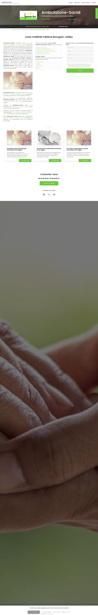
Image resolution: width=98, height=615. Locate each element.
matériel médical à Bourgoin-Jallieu (12, 101)
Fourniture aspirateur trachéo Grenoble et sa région (77, 149)
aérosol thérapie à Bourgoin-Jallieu (14, 118)
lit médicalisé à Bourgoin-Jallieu (19, 107)
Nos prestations (86, 2)
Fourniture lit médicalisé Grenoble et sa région (49, 149)
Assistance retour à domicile (43, 52)
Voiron (38, 68)
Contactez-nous (63, 26)
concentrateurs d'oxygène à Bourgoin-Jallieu (17, 113)
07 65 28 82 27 (72, 19)
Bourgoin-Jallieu (25, 29)
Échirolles (39, 63)
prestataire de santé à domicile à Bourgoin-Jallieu (17, 43)
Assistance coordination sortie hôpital (45, 49)
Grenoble (39, 64)
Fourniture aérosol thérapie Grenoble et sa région (16, 149)
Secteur (18, 29)
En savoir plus (25, 160)
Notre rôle (77, 2)
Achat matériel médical (42, 47)
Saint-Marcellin (40, 66)
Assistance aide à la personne (43, 48)
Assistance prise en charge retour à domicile (46, 51)
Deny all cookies (47, 612)
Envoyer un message (49, 183)
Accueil (70, 2)
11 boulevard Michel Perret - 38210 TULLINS (38, 26)
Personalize (58, 612)
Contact (94, 2)
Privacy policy (67, 612)
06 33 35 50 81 (46, 19)
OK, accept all (34, 612)
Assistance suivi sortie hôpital (43, 53)
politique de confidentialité (85, 66)
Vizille (38, 67)
